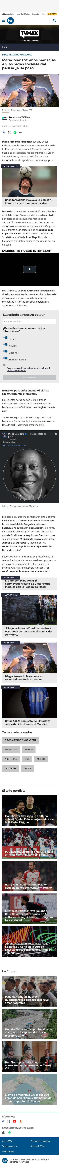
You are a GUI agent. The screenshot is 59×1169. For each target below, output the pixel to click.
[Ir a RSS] (21, 1121)
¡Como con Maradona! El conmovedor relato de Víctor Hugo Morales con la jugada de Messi (27, 583)
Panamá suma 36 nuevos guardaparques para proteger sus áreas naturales (27, 999)
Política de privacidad (40, 1141)
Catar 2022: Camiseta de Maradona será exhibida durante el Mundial (28, 722)
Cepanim (35, 14)
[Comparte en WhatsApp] (15, 132)
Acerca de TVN (37, 1146)
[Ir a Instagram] (9, 1121)
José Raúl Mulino (23, 14)
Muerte (41, 759)
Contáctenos (8, 1151)
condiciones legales (26, 368)
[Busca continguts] (54, 20)
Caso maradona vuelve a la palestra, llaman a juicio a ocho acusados (28, 201)
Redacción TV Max (19, 117)
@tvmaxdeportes (20, 120)
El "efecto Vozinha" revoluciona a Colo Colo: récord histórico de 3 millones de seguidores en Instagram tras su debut (29, 915)
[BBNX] (5, 1160)
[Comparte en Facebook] (4, 132)
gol (27, 759)
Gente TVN (7, 1141)
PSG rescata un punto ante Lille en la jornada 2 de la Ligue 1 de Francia (29, 853)
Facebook (10, 768)
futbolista (11, 749)
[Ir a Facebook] (3, 1121)
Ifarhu (44, 14)
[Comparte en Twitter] (9, 132)
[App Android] (10, 1132)
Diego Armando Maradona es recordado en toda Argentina (24, 678)
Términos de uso (9, 1146)
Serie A (28, 768)
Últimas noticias (8, 14)
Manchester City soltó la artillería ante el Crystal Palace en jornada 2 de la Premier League (29, 819)
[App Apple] (4, 1132)
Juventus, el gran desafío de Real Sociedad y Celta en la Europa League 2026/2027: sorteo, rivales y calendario (28, 948)
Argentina (11, 759)
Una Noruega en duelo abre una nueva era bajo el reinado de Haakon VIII (28, 1065)
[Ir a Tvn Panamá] (28, 20)
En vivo (53, 14)
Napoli (29, 749)
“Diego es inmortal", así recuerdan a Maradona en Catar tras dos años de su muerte (28, 631)
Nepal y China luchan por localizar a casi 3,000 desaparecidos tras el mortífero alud (28, 1032)
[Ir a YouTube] (15, 1121)
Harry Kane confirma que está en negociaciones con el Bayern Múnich (28, 886)
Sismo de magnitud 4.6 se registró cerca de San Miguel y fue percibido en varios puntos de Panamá (28, 1098)
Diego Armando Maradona (20, 740)
